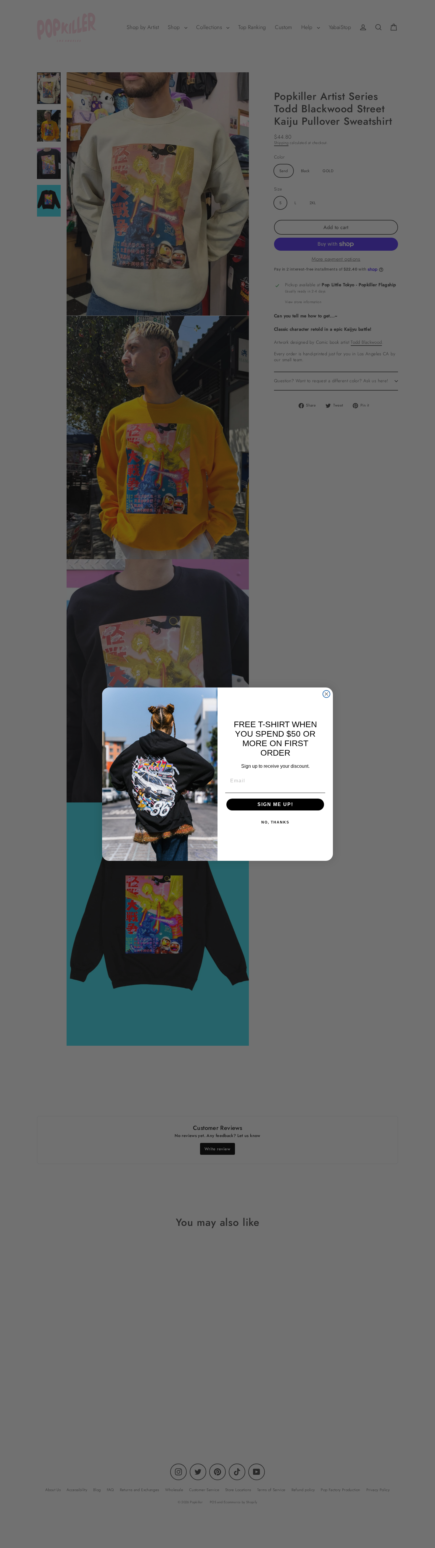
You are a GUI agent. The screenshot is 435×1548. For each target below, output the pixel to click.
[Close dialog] (326, 694)
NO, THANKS (275, 822)
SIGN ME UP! (275, 804)
